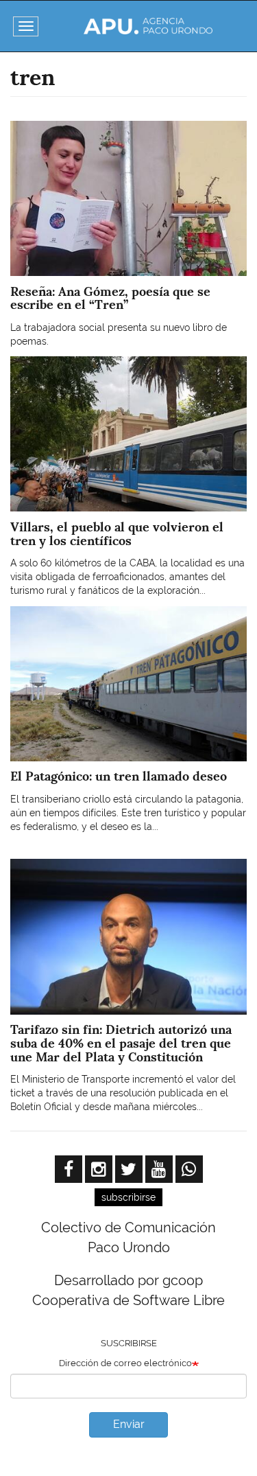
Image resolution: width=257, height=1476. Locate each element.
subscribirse (128, 1197)
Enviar (129, 1424)
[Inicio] (148, 26)
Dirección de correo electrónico (125, 1363)
